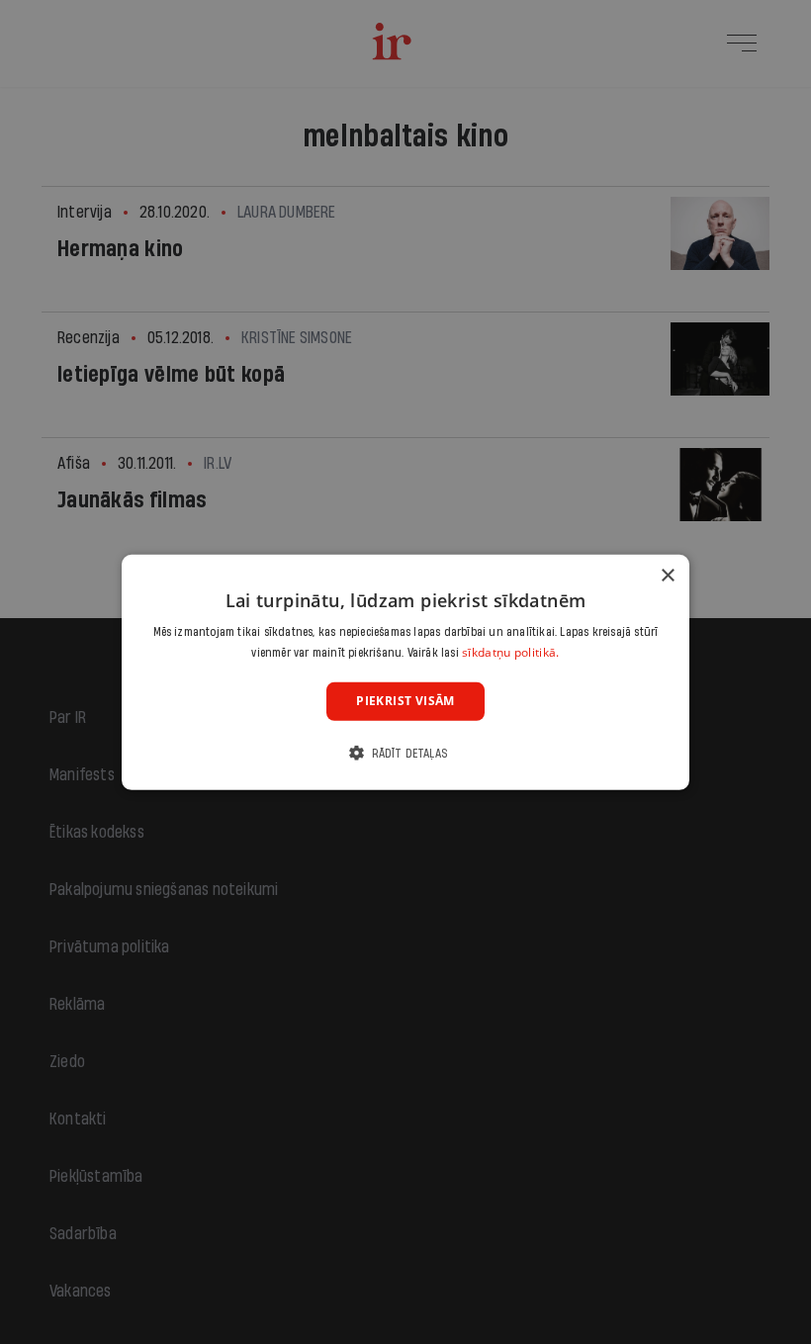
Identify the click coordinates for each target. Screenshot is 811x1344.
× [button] (667, 575)
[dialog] (405, 671)
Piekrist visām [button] (405, 700)
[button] (405, 753)
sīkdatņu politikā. (510, 652)
